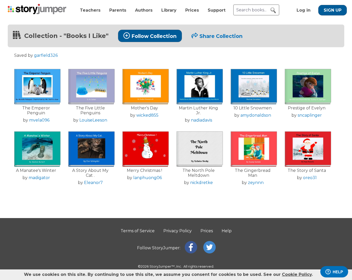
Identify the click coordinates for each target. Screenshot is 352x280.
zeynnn (256, 182)
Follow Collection (154, 36)
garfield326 (46, 55)
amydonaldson (255, 115)
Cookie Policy (297, 274)
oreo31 (310, 177)
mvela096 (39, 120)
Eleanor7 (93, 182)
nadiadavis (201, 120)
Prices (192, 10)
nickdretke (201, 182)
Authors (144, 10)
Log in (304, 10)
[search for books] (273, 10)
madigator (39, 177)
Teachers (90, 10)
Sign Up (332, 10)
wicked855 (147, 115)
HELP (338, 272)
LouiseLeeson (93, 120)
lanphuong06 (147, 177)
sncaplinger (310, 115)
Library (169, 10)
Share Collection (220, 36)
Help (227, 230)
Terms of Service (138, 230)
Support (216, 10)
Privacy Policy (177, 230)
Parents (117, 10)
